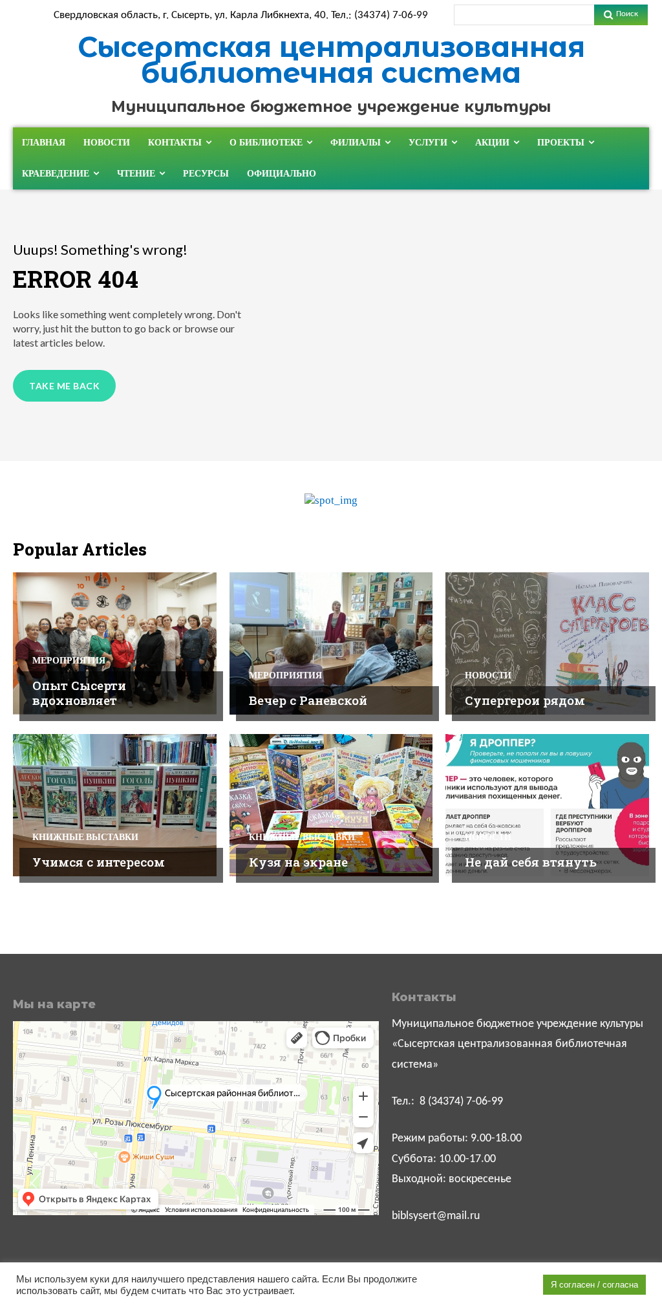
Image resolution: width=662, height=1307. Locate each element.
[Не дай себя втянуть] (547, 805)
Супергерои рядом (525, 700)
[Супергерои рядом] (547, 643)
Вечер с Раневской (308, 700)
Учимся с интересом (98, 862)
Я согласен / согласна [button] (594, 1285)
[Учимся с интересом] (115, 805)
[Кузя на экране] (331, 805)
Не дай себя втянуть (531, 862)
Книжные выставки (85, 836)
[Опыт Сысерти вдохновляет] (115, 643)
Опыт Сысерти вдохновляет (79, 692)
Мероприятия (68, 660)
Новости (488, 675)
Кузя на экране (298, 862)
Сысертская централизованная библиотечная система (331, 60)
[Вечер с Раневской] (331, 643)
